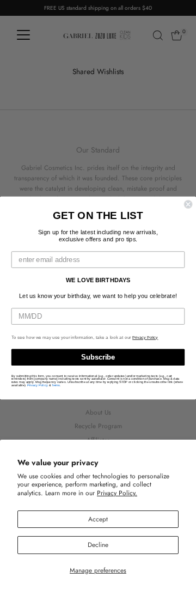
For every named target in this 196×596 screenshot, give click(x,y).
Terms (56, 385)
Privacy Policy (145, 338)
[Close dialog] (188, 204)
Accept (98, 519)
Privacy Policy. (117, 492)
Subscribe (98, 357)
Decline (98, 544)
